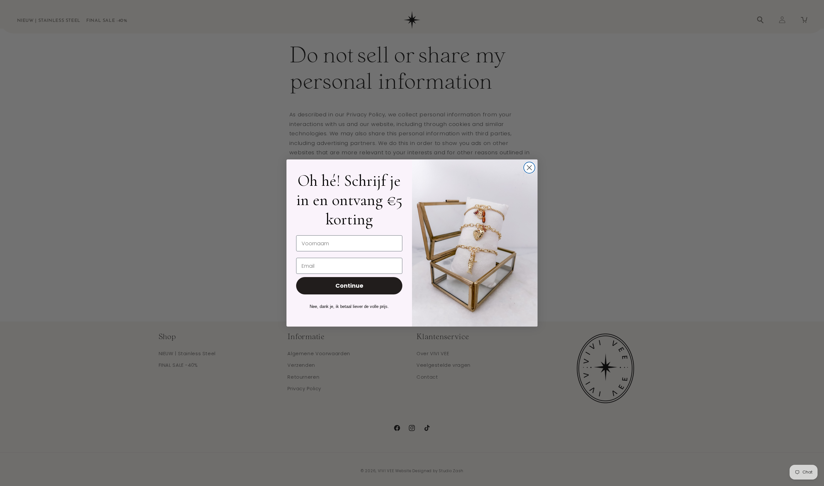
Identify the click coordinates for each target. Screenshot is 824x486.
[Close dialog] (529, 167)
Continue (349, 286)
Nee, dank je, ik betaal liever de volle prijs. (349, 306)
